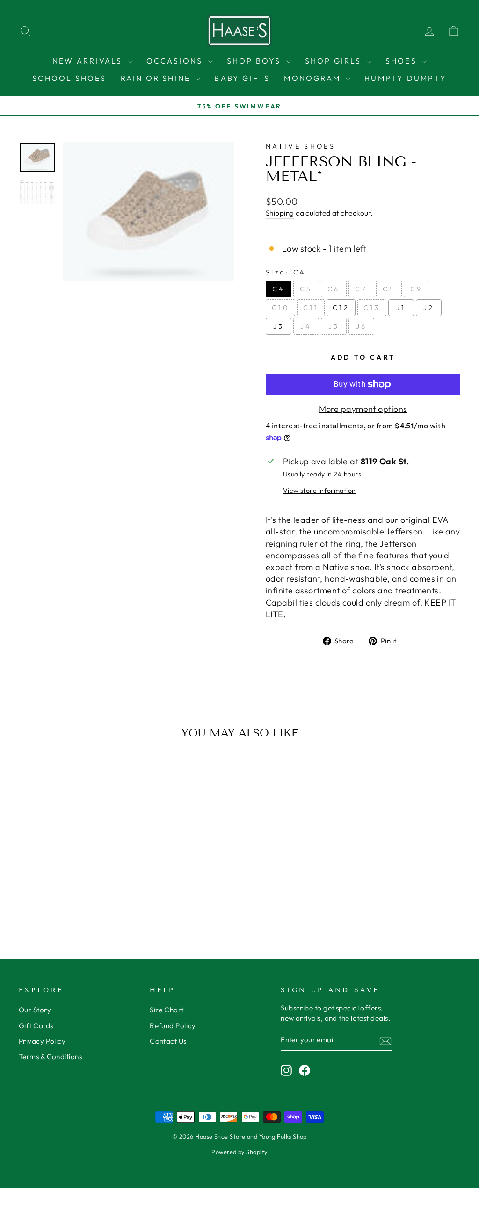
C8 (389, 289)
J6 (361, 326)
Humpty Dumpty (405, 78)
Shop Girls (334, 60)
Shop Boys (255, 60)
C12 (341, 307)
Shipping (280, 213)
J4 (306, 326)
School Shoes (69, 78)
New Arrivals (88, 60)
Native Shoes (300, 146)
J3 (278, 326)
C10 (280, 307)
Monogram (313, 78)
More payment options (363, 409)
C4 (278, 289)
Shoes (402, 60)
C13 (371, 307)
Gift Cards (36, 1025)
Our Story (35, 1009)
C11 (311, 307)
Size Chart (167, 1009)
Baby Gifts (242, 78)
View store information (319, 490)
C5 (306, 289)
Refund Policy (173, 1025)
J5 (334, 326)
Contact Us (168, 1041)
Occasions (176, 60)
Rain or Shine (157, 78)
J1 (401, 307)
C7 (361, 289)
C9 (416, 289)
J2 (429, 307)
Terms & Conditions (50, 1056)
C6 (333, 289)
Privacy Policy (42, 1041)
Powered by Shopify (239, 1151)
